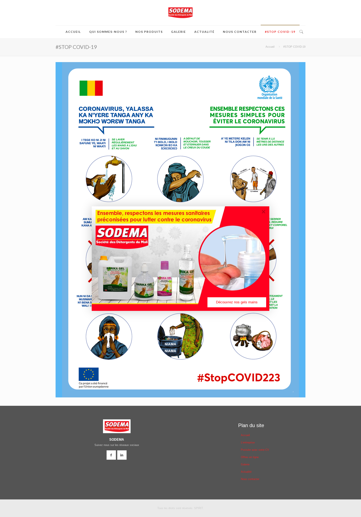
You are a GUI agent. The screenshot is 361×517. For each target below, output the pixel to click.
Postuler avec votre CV (255, 449)
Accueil (270, 46)
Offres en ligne (250, 457)
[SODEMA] (180, 12)
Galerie (245, 464)
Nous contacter (250, 479)
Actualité (246, 471)
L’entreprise (248, 442)
